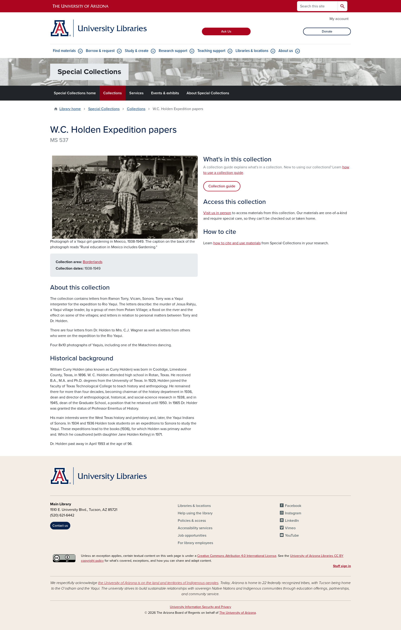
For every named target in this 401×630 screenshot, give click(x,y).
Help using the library (195, 513)
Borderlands (92, 262)
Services (136, 93)
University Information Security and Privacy (200, 607)
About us (285, 51)
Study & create (137, 51)
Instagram (293, 513)
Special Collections (104, 109)
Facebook (293, 505)
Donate (327, 31)
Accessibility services (195, 528)
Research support (173, 51)
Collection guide (221, 186)
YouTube (292, 535)
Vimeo (290, 528)
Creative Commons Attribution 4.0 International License (236, 556)
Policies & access (192, 520)
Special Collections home (75, 93)
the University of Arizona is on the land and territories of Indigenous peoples (158, 583)
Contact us (60, 526)
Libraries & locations (252, 51)
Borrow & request (100, 51)
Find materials (64, 51)
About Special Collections (208, 93)
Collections (112, 93)
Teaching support (211, 51)
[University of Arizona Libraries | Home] (98, 28)
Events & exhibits (165, 93)
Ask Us (226, 31)
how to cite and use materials (237, 243)
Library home (70, 109)
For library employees (195, 543)
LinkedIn (292, 520)
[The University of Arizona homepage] (80, 6)
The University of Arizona (237, 613)
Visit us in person (217, 213)
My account (339, 18)
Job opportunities (192, 535)
